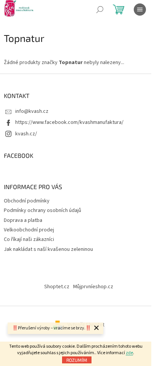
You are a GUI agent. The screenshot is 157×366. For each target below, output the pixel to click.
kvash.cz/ (26, 134)
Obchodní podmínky (27, 201)
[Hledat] (99, 9)
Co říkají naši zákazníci (29, 239)
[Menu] (139, 9)
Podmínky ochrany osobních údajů (42, 210)
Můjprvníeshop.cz (93, 287)
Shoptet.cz (56, 287)
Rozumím (76, 360)
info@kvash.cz (31, 111)
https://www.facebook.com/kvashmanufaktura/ (69, 122)
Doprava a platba (23, 220)
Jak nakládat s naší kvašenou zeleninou (48, 249)
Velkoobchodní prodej (29, 230)
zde (129, 353)
